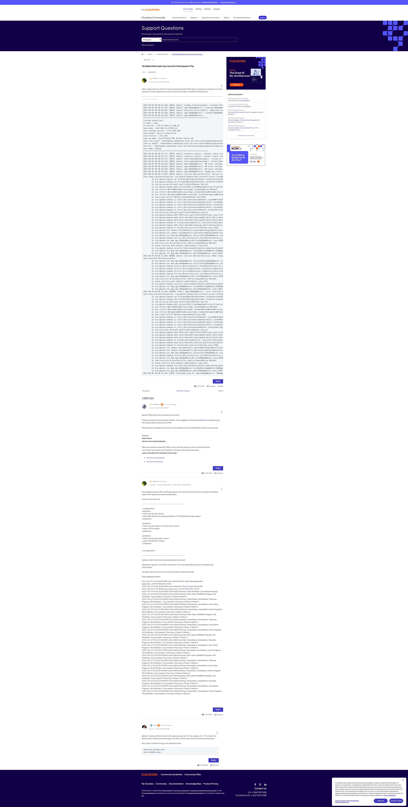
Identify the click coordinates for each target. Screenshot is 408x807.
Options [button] (147, 60)
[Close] (403, 780)
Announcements (179, 17)
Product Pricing (210, 783)
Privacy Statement (390, 795)
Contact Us (260, 788)
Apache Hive (152, 72)
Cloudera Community (153, 17)
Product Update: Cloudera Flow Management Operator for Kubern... (244, 121)
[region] (369, 792)
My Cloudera (148, 783)
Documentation (176, 783)
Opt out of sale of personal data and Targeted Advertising (347, 801)
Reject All (381, 801)
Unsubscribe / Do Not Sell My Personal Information (203, 790)
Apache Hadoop (150, 793)
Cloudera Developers (242, 17)
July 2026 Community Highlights (239, 100)
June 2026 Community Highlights (239, 106)
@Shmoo (204, 420)
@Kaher (145, 415)
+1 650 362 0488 (258, 795)
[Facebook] (255, 784)
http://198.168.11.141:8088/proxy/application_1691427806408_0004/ (170, 589)
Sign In (262, 18)
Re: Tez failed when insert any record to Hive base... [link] (187, 54)
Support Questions (162, 54)
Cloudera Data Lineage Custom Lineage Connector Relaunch (246, 113)
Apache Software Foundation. (196, 793)
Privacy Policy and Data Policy (181, 790)
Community (188, 9)
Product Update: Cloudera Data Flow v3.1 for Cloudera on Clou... (243, 129)
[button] (220, 85)
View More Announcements (246, 135)
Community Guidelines (155, 458)
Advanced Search (148, 45)
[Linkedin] (265, 784)
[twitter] (260, 784)
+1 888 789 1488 (259, 792)
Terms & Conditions (167, 790)
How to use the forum (154, 461)
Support (216, 9)
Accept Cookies (396, 801)
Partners (207, 9)
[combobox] (199, 40)
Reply (218, 381)
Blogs (226, 17)
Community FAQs (192, 774)
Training (199, 9)
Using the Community (210, 17)
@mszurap (216, 420)
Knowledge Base (193, 783)
